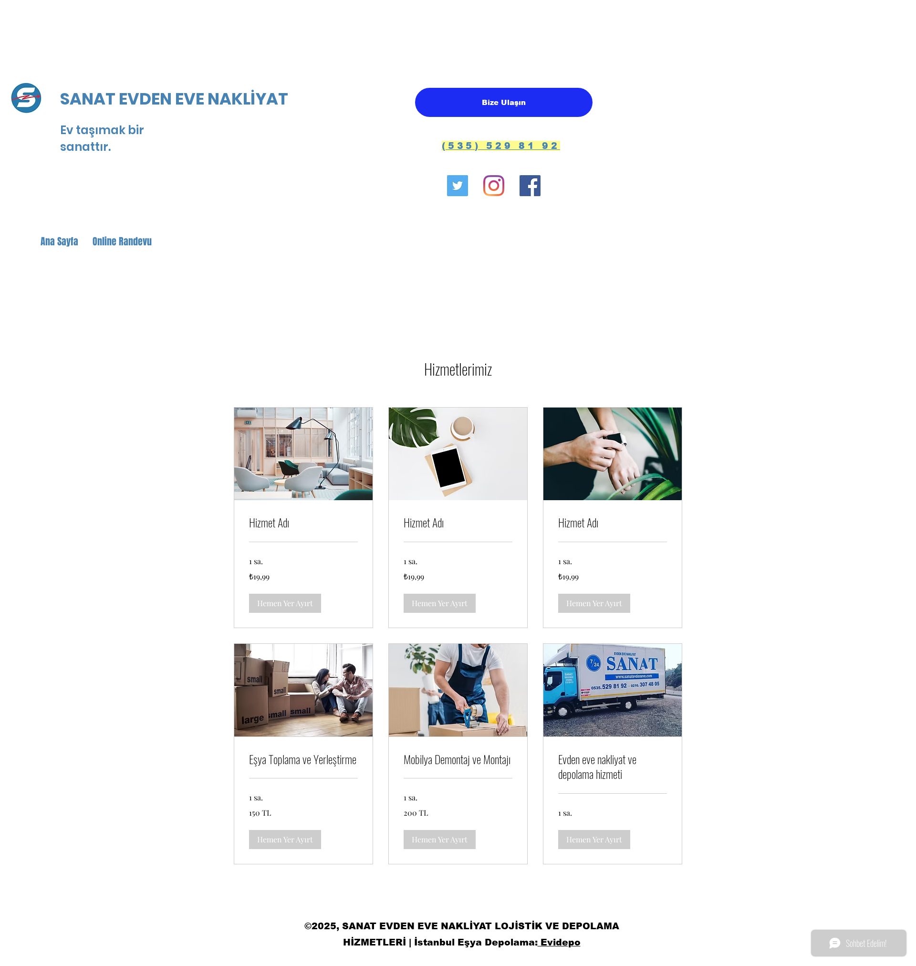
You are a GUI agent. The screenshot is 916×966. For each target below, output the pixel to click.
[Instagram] (493, 185)
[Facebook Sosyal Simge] (530, 185)
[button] (285, 603)
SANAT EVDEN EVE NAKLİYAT (175, 98)
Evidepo (559, 942)
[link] (303, 522)
